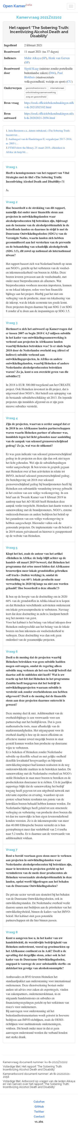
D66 (52, 73)
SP (44, 58)
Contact (39, 1116)
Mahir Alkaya (32, 58)
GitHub (39, 1106)
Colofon (39, 1101)
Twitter (39, 1111)
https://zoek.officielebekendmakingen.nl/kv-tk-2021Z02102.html (49, 105)
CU (69, 81)
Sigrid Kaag (31, 68)
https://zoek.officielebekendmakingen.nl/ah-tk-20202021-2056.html (49, 115)
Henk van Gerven (59, 58)
